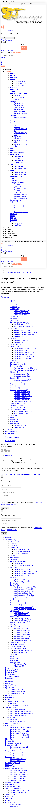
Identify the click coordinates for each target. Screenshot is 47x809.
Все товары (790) (11, 431)
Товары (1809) (10, 301)
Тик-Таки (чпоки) (17, 206)
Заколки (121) (15, 338)
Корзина (27, 4)
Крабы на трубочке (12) (23, 354)
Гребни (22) (14, 321)
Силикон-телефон (20, 198)
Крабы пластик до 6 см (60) (24, 358)
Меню (3, 66)
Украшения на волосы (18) (24, 326)
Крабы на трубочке (17, 138)
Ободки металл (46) (21, 374)
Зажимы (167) (15, 328)
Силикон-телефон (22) (22, 402)
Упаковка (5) (14, 415)
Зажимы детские (20, 103)
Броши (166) (14, 309)
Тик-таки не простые (18, 209)
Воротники (14, 89)
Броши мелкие (19, 85)
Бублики (13, 87)
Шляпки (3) (14, 421)
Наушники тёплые (17, 152)
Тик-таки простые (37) (22, 413)
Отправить (5, 508)
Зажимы (13, 101)
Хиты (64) (9, 429)
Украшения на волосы (19, 98)
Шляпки (13, 220)
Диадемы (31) (19, 324)
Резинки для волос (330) (19, 390)
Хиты (7, 228)
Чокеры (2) (14, 419)
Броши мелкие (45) (21, 315)
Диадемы (17, 95)
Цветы (12, 216)
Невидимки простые (18, 157)
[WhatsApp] (8, 451)
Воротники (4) (15, 319)
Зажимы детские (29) (22, 330)
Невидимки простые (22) (23, 368)
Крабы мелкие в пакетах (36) (25, 348)
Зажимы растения (20, 113)
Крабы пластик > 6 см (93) (24, 356)
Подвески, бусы (16, 176)
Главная (8, 69)
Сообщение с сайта (8, 38)
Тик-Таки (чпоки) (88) (18, 409)
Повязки (13, 170)
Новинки (8, 229)
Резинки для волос (17, 182)
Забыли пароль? (7, 51)
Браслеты (13, 77)
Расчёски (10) (15, 388)
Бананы (13, 73)
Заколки (13, 115)
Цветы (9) (13, 417)
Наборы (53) (14, 362)
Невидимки (14, 154)
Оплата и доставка (12, 235)
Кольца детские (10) (17, 344)
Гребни (12, 91)
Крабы (12, 123)
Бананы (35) (14, 303)
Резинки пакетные (17, 185)
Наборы (13, 150)
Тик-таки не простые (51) (23, 411)
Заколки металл (20, 117)
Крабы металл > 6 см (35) (23, 350)
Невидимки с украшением (19, 161)
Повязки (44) (14, 378)
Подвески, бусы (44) (17, 384)
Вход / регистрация (8, 40)
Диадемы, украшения (18, 93)
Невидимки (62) (16, 366)
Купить (4, 533)
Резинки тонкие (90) (21, 400)
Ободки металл (19, 166)
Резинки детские (20, 188)
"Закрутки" (18, 224)
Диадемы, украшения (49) (19, 323)
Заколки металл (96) (21, 340)
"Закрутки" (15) (20, 425)
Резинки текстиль (20, 194)
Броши (12, 79)
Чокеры (13, 218)
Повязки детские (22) (22, 382)
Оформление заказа (37, 4)
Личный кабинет (7, 4)
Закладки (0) (18, 4)
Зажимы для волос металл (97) (25, 332)
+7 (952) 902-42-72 (8, 30)
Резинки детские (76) (22, 394)
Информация (10, 233)
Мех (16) (13, 360)
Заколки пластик (20, 119)
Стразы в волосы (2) (17, 408)
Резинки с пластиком (18, 191)
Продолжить (5, 297)
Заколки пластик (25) (22, 342)
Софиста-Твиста (16, 202)
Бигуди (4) (13, 305)
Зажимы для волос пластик (19, 110)
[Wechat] (5, 451)
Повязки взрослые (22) (22, 380)
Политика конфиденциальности (13, 474)
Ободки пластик (20, 168)
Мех (11, 148)
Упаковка (13, 214)
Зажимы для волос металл (19, 106)
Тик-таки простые (21, 212)
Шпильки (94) (15, 423)
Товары (8, 71)
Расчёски (13, 180)
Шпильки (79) (19, 427)
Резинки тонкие (20, 196)
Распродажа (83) (11, 433)
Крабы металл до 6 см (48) (24, 352)
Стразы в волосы (17, 204)
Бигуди (12, 75)
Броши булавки (19, 81)
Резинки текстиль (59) (22, 398)
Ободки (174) (15, 372)
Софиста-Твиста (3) (17, 406)
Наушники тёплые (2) (18, 364)
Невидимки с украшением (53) (25, 370)
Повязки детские (20, 174)
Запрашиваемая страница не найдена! (19, 273)
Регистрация (17, 52)
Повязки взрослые (21, 172)
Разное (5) (13, 386)
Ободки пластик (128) (22, 376)
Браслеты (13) (15, 307)
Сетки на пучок (16, 200)
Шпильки (13, 222)
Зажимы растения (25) (22, 336)
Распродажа (9, 231)
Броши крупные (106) (22, 313)
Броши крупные (20, 83)
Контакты (9, 237)
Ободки (13, 164)
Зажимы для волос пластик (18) (25, 334)
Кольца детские (16, 121)
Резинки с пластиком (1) (23, 396)
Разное (12, 178)
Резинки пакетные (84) (22, 392)
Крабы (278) (14, 346)
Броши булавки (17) (21, 311)
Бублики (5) (14, 317)
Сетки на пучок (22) (17, 404)
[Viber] (2, 451)
